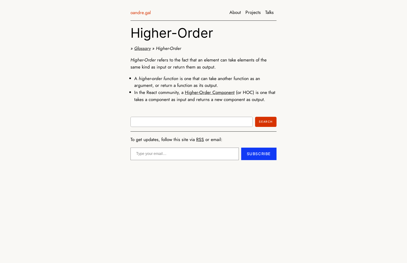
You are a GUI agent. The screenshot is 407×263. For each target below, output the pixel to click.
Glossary (142, 48)
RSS (200, 139)
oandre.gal (140, 12)
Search (266, 121)
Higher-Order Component (210, 92)
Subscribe (259, 153)
